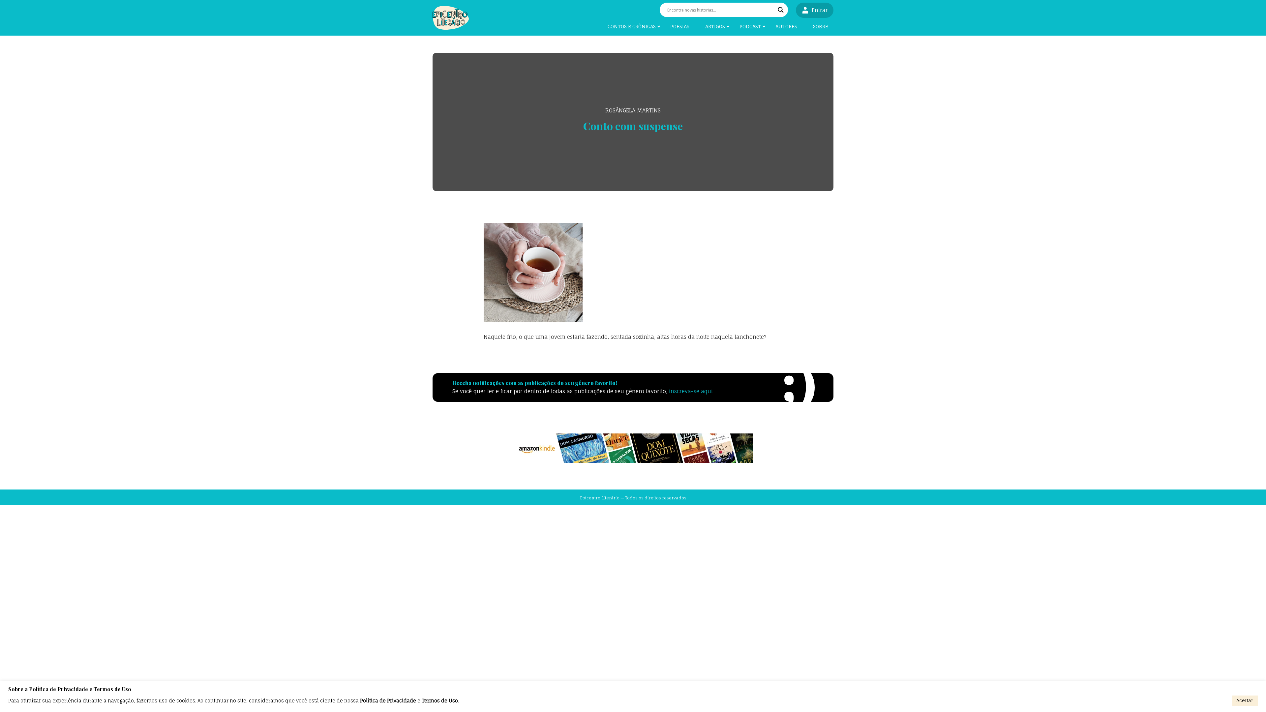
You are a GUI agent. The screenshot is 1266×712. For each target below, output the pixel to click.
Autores (786, 26)
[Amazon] (633, 448)
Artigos (715, 26)
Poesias (679, 26)
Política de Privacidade (388, 701)
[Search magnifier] (780, 10)
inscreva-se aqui (691, 391)
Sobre (820, 26)
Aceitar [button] (1244, 700)
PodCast (750, 26)
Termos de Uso (440, 701)
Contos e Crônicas (632, 26)
